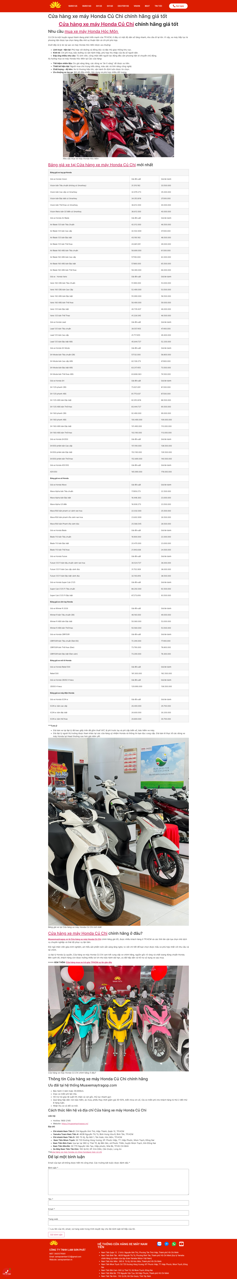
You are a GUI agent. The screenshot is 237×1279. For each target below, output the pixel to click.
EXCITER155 (123, 6)
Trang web (53, 1219)
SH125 (99, 6)
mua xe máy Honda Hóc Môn (92, 31)
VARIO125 (72, 6)
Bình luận (53, 1168)
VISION (137, 6)
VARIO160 (86, 6)
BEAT (147, 6)
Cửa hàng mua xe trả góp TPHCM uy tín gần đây (89, 962)
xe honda (84, 1152)
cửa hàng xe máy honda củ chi (66, 1152)
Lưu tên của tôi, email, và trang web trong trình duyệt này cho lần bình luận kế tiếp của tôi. (92, 1229)
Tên (50, 1199)
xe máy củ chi (95, 1152)
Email (51, 1209)
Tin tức (158, 6)
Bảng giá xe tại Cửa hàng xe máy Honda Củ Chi (92, 164)
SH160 (110, 6)
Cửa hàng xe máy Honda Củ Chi (96, 24)
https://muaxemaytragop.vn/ (75, 1123)
